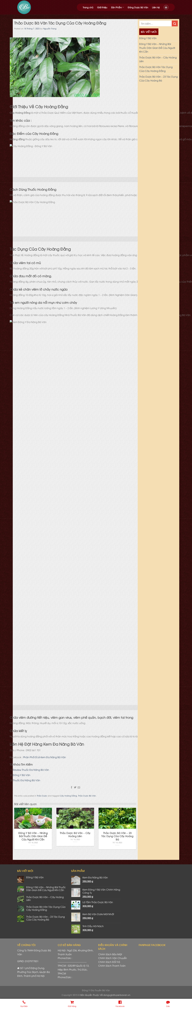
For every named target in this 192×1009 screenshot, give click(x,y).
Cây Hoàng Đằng (68, 795)
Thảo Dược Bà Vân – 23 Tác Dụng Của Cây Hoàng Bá (158, 78)
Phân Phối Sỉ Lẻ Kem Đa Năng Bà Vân (44, 757)
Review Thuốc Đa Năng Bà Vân (31, 769)
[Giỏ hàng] (166, 7)
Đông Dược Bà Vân (138, 7)
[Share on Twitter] (75, 787)
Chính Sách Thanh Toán (112, 965)
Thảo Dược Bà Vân (87, 795)
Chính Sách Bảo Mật (110, 954)
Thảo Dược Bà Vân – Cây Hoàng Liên (158, 59)
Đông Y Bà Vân (21, 775)
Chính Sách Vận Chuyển (112, 958)
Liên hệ (156, 7)
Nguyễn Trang (49, 28)
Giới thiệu (102, 7)
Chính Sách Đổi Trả (109, 961)
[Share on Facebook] (71, 787)
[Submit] (175, 23)
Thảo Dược (42, 795)
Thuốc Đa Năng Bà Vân (26, 780)
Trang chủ (88, 7)
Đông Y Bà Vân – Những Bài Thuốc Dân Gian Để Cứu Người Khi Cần (157, 47)
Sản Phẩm (116, 7)
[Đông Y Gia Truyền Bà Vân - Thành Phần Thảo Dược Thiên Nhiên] (36, 7)
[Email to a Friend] (79, 787)
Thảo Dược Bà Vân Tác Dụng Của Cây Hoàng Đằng (156, 68)
